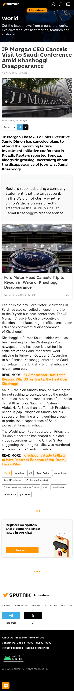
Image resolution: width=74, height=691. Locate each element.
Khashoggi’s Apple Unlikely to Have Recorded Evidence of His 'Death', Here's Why (34, 459)
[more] (68, 294)
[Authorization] (53, 4)
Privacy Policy (43, 642)
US (30, 472)
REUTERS (9, 120)
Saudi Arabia (42, 472)
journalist (25, 494)
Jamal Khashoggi (12, 480)
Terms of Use (36, 637)
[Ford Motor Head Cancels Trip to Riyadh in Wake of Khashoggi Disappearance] (37, 248)
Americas (21, 605)
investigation (58, 487)
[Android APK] (13, 658)
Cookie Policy (25, 642)
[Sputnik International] (11, 5)
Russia (36, 605)
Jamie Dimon (60, 472)
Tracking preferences (37, 647)
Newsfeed (19, 472)
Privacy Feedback (12, 647)
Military (67, 605)
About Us (7, 637)
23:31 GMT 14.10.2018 (15, 73)
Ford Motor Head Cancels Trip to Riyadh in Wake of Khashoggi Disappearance (34, 282)
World (7, 472)
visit (45, 487)
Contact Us (8, 642)
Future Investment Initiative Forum (21, 487)
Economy (50, 605)
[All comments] (5, 685)
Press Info (21, 637)
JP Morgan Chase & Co (37, 480)
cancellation (10, 494)
